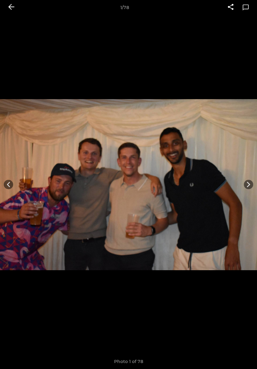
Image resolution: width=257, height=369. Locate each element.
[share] (230, 7)
